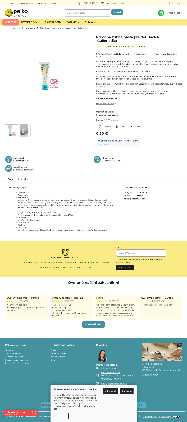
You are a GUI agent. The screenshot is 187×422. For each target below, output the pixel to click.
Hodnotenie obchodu (93, 283)
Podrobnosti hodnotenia (134, 46)
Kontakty (42, 3)
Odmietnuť (110, 391)
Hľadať (117, 12)
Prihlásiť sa (125, 268)
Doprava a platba (25, 3)
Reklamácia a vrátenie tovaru (18, 363)
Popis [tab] (10, 179)
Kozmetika (142, 192)
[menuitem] (10, 22)
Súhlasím (127, 391)
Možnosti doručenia (105, 112)
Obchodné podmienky (15, 357)
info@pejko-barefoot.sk (114, 383)
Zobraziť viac (93, 324)
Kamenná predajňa (59, 353)
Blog (53, 3)
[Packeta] (46, 405)
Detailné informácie (105, 103)
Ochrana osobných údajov (16, 360)
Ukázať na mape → (151, 375)
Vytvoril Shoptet (150, 417)
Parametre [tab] (23, 179)
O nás (10, 3)
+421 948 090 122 (110, 372)
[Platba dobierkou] (141, 405)
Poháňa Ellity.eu (103, 144)
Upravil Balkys (165, 417)
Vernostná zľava (58, 357)
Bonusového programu (128, 141)
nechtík (125, 54)
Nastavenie (61, 416)
